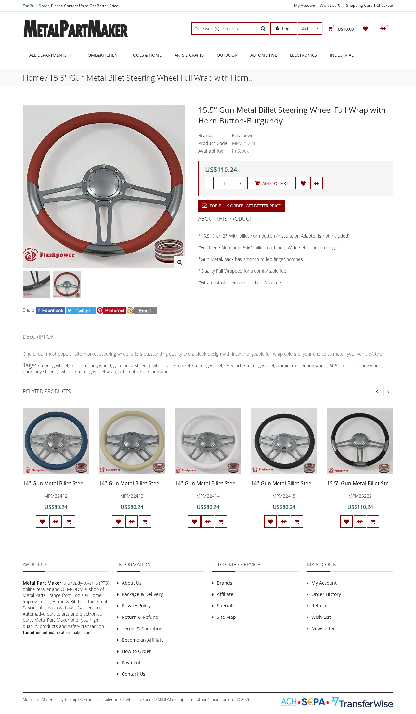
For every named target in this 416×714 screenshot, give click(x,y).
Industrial (342, 55)
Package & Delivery (142, 594)
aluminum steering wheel (301, 365)
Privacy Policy (136, 606)
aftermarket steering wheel (194, 365)
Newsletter (323, 628)
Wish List (321, 617)
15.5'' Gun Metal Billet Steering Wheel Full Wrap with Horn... (151, 77)
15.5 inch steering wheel (249, 365)
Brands (224, 583)
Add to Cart (274, 183)
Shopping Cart (359, 5)
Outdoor (227, 55)
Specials (226, 606)
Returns (320, 606)
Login (287, 28)
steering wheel (53, 365)
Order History (326, 594)
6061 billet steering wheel (356, 365)
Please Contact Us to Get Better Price (84, 5)
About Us (132, 583)
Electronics (303, 55)
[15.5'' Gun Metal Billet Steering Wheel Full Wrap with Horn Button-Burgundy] (179, 262)
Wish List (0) (331, 5)
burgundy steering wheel (48, 372)
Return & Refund (140, 617)
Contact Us (133, 674)
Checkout (384, 5)
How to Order (136, 651)
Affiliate (225, 594)
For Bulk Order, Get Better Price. (245, 206)
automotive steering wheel (145, 372)
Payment (131, 662)
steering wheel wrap (95, 372)
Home (33, 77)
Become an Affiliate (143, 640)
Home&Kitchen (101, 55)
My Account (304, 5)
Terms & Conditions (143, 628)
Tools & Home (146, 55)
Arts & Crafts (189, 55)
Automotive (263, 55)
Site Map (226, 617)
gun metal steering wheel (139, 365)
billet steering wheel (90, 365)
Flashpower (243, 135)
